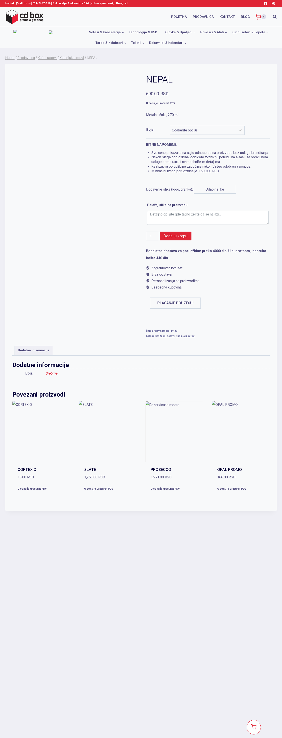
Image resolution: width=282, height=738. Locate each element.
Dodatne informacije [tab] (33, 350)
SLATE (90, 469)
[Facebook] (265, 3)
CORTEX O (27, 469)
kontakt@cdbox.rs (18, 3)
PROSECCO (161, 469)
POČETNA (179, 17)
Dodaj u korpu (175, 236)
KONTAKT (227, 17)
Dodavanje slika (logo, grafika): (207, 166)
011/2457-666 (41, 3)
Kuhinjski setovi (185, 336)
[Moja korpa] (254, 727)
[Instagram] (273, 3)
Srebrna (51, 373)
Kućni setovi (167, 336)
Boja (150, 129)
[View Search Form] (272, 17)
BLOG (245, 17)
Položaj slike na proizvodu (167, 205)
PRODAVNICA (203, 17)
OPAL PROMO (229, 469)
